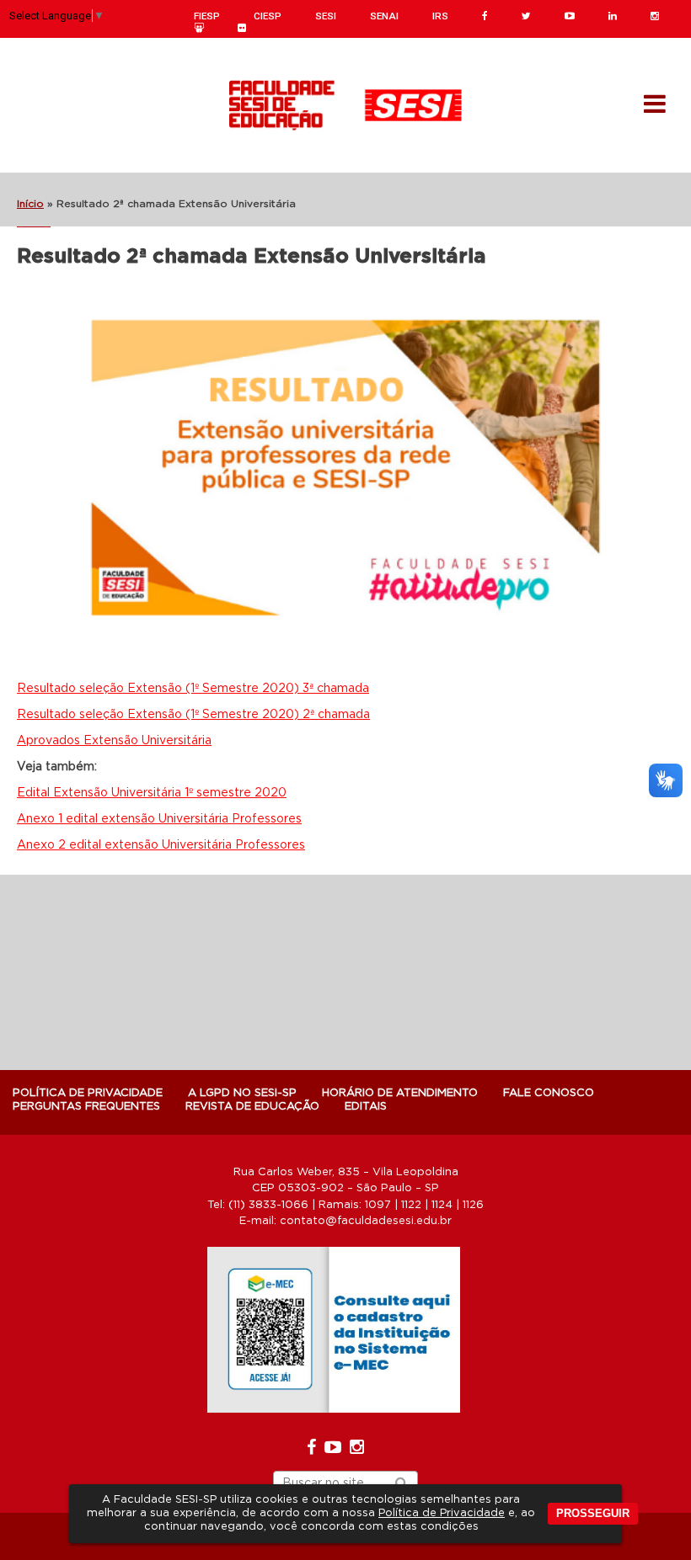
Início (30, 204)
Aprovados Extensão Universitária (114, 741)
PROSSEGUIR (592, 1513)
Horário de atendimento (400, 1093)
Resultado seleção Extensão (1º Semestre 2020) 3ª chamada (193, 689)
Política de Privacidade (441, 1513)
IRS (440, 16)
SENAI (384, 16)
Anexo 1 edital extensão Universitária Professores (159, 819)
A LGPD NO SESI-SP (242, 1093)
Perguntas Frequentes (86, 1106)
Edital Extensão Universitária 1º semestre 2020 (152, 793)
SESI (325, 16)
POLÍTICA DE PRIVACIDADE (88, 1093)
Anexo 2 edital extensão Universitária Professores (161, 845)
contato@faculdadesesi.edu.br (366, 1221)
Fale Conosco (548, 1093)
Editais (366, 1106)
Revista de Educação (252, 1106)
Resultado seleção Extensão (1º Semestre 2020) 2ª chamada (193, 715)
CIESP (267, 16)
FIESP (207, 16)
